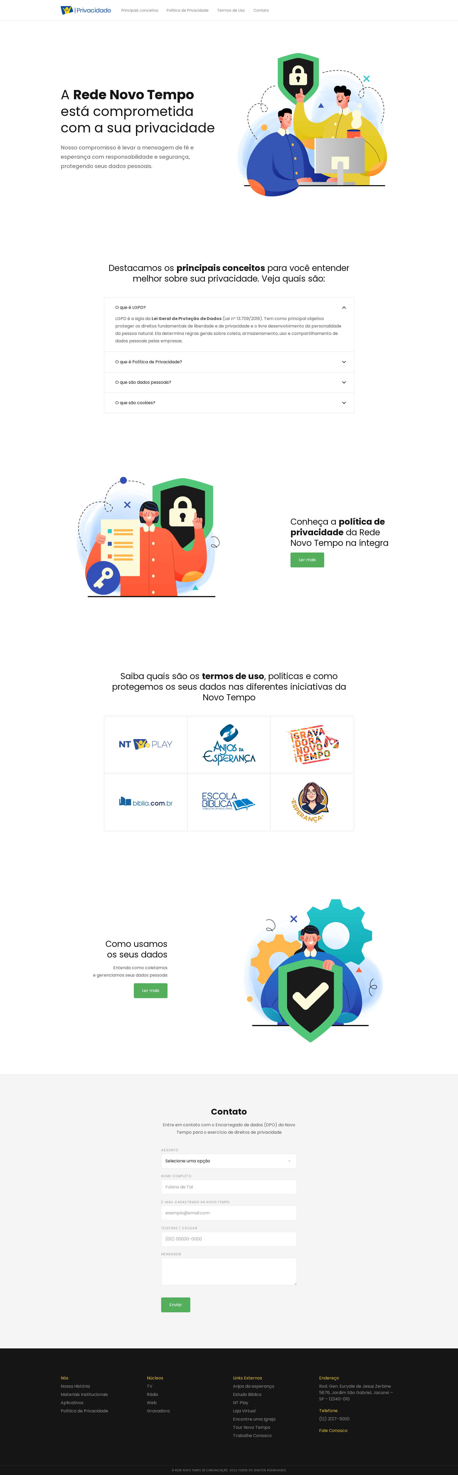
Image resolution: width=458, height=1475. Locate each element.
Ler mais (307, 560)
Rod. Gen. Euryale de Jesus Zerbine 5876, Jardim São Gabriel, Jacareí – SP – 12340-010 (356, 1392)
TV (149, 1386)
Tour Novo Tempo (251, 1427)
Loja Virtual (244, 1411)
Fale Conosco (333, 1430)
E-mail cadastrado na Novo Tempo (195, 1202)
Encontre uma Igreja (254, 1419)
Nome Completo (176, 1176)
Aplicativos (72, 1403)
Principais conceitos (139, 10)
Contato (261, 10)
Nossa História (75, 1386)
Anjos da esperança (253, 1386)
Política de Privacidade (188, 10)
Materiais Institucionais (84, 1394)
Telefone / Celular (179, 1228)
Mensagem (171, 1254)
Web (152, 1403)
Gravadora (158, 1411)
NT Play (240, 1403)
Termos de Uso (231, 10)
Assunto (169, 1150)
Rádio (152, 1394)
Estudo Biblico (247, 1394)
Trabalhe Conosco (252, 1436)
